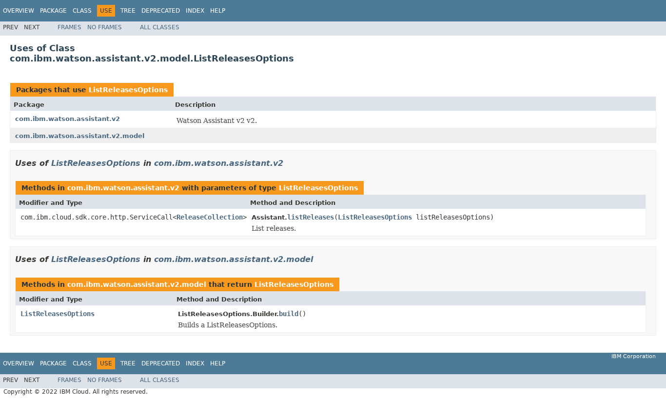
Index (195, 10)
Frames (69, 27)
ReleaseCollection (209, 217)
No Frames (104, 27)
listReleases (310, 217)
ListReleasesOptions (128, 90)
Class (82, 10)
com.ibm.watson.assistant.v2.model (79, 136)
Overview (18, 10)
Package (53, 10)
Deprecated (160, 10)
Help (217, 10)
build (288, 314)
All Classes (159, 27)
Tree (128, 10)
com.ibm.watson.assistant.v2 (67, 118)
